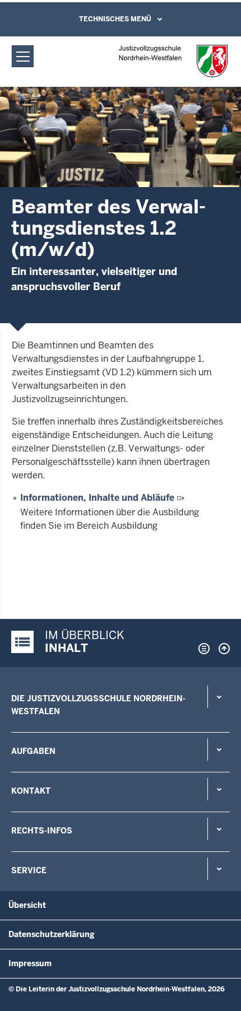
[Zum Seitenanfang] (221, 648)
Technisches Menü (115, 19)
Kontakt (30, 791)
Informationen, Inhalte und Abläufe (97, 498)
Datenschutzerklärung (51, 934)
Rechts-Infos (41, 831)
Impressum (30, 963)
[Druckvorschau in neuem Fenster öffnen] (201, 648)
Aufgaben (33, 751)
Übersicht (27, 905)
